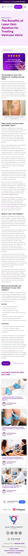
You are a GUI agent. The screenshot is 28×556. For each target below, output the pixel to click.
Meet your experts (14, 66)
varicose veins (22, 183)
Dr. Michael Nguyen (11, 403)
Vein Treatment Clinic (10, 351)
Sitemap (18, 553)
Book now (18, 7)
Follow (22, 501)
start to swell (13, 172)
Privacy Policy (14, 549)
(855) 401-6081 (19, 363)
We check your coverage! (14, 1)
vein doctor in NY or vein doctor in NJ (12, 278)
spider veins (13, 187)
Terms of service (9, 551)
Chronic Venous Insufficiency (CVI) (9, 194)
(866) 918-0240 (19, 543)
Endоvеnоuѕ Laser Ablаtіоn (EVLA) (14, 90)
